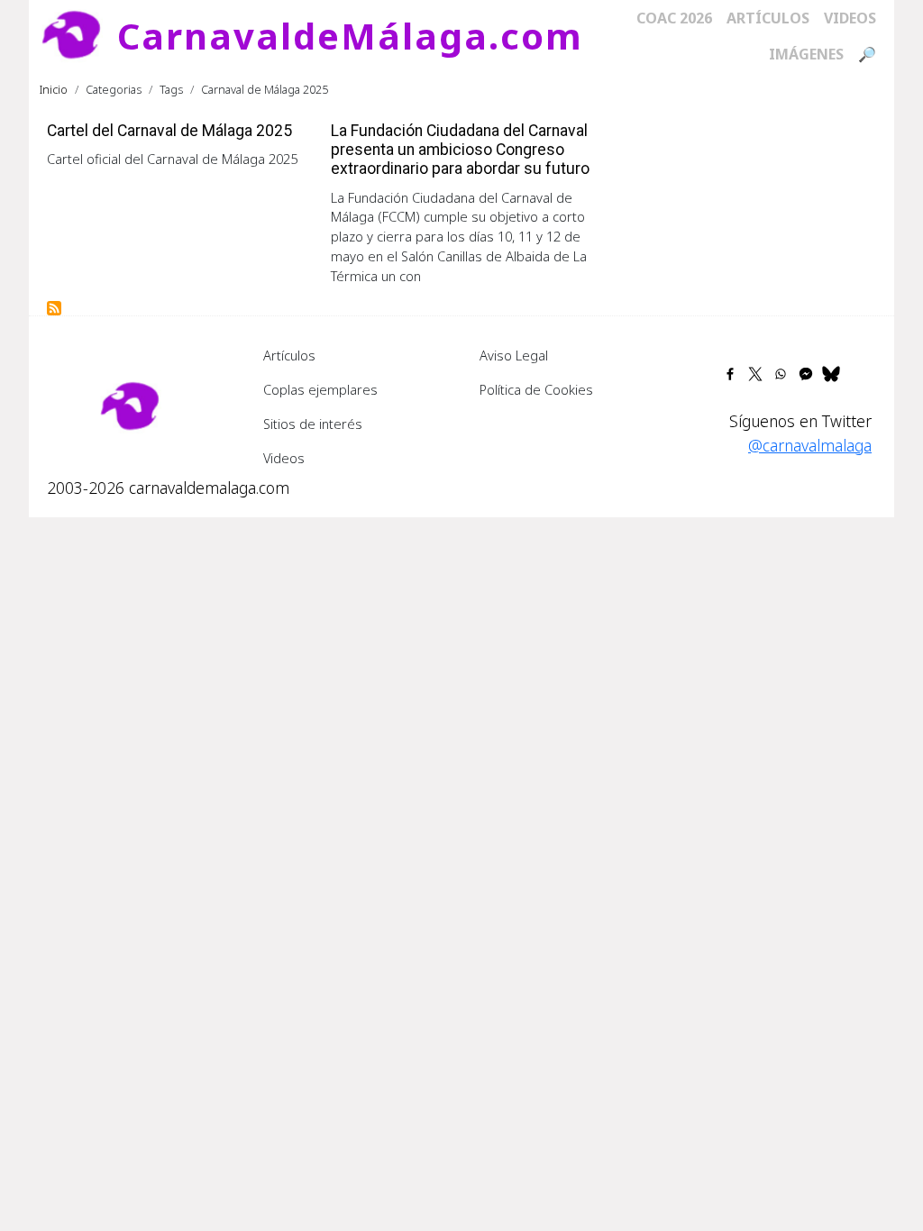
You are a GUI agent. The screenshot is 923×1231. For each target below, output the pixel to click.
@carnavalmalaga (810, 445)
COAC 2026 (674, 18)
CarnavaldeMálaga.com (350, 35)
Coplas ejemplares (320, 389)
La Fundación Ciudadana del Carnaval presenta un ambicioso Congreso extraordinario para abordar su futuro (460, 150)
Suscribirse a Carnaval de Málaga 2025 (54, 308)
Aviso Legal (514, 355)
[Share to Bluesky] (831, 374)
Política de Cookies (536, 389)
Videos (850, 18)
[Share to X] (755, 374)
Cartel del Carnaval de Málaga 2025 (169, 131)
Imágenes (806, 54)
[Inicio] (78, 36)
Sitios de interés (312, 424)
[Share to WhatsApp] (781, 374)
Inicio (54, 89)
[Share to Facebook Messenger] (806, 374)
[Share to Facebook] (730, 374)
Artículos (768, 18)
